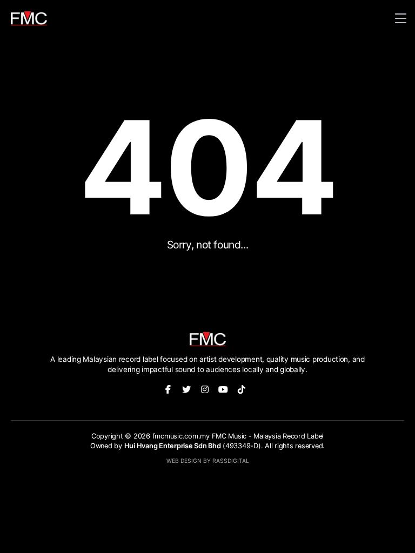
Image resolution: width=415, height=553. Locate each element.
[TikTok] (241, 389)
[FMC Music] (29, 18)
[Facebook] (168, 389)
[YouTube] (223, 389)
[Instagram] (205, 389)
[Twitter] (186, 389)
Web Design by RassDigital (207, 460)
